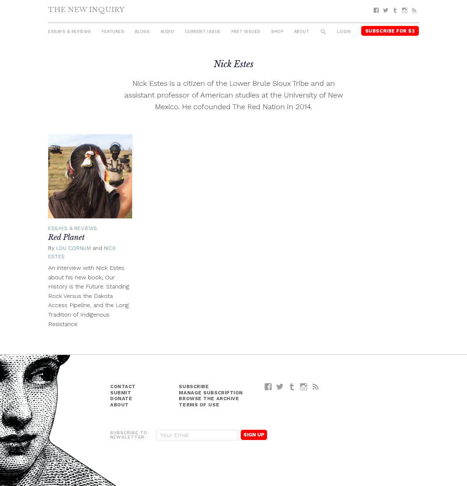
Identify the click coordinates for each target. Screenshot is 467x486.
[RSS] (414, 10)
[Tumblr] (395, 10)
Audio (167, 31)
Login (344, 31)
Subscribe (194, 386)
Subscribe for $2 (390, 31)
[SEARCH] (323, 32)
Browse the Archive (209, 398)
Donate (121, 398)
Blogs (142, 31)
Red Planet (66, 237)
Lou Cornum (73, 248)
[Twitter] (385, 10)
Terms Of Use (199, 404)
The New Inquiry (86, 9)
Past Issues (245, 31)
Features (113, 31)
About (301, 31)
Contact (123, 386)
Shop (277, 31)
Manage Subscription (211, 392)
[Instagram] (404, 10)
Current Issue (203, 31)
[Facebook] (376, 10)
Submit (120, 392)
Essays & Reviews (69, 31)
